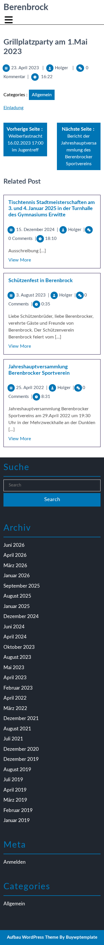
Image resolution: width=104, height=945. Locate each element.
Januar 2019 (16, 820)
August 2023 (17, 657)
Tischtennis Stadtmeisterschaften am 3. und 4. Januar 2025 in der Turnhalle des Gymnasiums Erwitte (51, 209)
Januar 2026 (16, 575)
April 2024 (15, 636)
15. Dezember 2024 (37, 230)
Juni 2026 (14, 545)
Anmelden (14, 862)
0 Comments (22, 238)
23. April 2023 (25, 68)
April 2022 (15, 698)
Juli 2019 (13, 779)
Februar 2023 (18, 688)
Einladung (13, 107)
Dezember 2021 (21, 718)
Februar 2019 (18, 810)
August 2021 (17, 728)
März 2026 (15, 565)
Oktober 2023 (19, 647)
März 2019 (15, 800)
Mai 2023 (13, 667)
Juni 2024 (14, 626)
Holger (61, 68)
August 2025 (17, 596)
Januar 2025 (16, 606)
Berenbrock (25, 7)
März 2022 (15, 708)
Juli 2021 (13, 738)
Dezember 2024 (21, 616)
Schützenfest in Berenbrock (40, 280)
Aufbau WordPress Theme (32, 937)
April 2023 (15, 677)
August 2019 (17, 769)
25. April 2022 (31, 388)
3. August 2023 (32, 295)
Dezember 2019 (21, 759)
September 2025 (21, 586)
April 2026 (15, 555)
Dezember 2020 (21, 749)
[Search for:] (52, 485)
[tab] (9, 19)
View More (19, 260)
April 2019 (15, 790)
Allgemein (42, 95)
